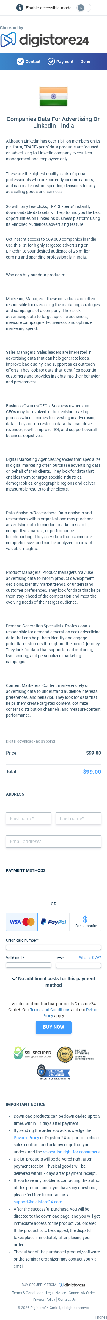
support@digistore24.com (38, 1202)
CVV (59, 958)
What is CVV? (90, 958)
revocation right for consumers (71, 1152)
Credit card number (22, 940)
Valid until (14, 958)
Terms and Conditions (50, 1009)
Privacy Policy (26, 1137)
